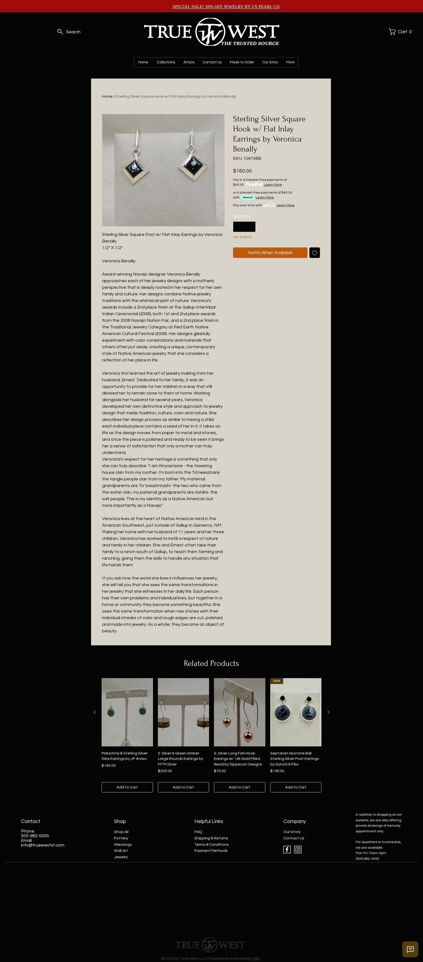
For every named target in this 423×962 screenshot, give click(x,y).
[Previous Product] (94, 712)
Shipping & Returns (211, 838)
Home (107, 96)
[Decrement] (237, 227)
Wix (256, 959)
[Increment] (251, 227)
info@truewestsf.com (42, 845)
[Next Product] (328, 712)
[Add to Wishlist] (314, 252)
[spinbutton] (244, 227)
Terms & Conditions (211, 844)
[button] (399, 31)
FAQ (198, 832)
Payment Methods (211, 851)
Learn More (273, 184)
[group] (211, 735)
